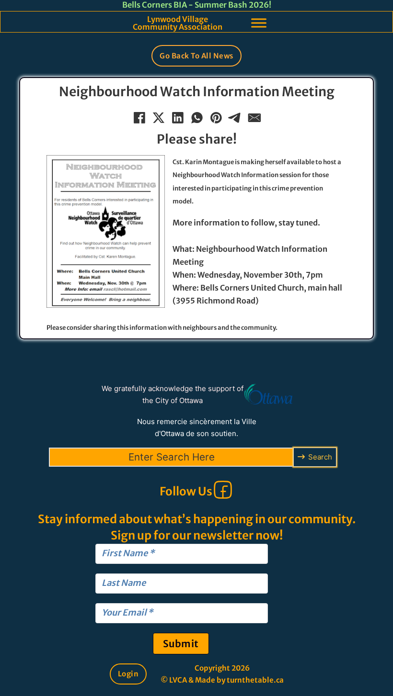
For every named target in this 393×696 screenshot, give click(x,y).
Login (128, 673)
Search (320, 456)
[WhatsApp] (196, 117)
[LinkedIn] (177, 117)
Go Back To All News (196, 55)
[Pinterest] (216, 117)
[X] (158, 117)
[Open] (258, 22)
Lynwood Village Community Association (177, 23)
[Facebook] (139, 117)
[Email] (254, 117)
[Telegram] (235, 117)
